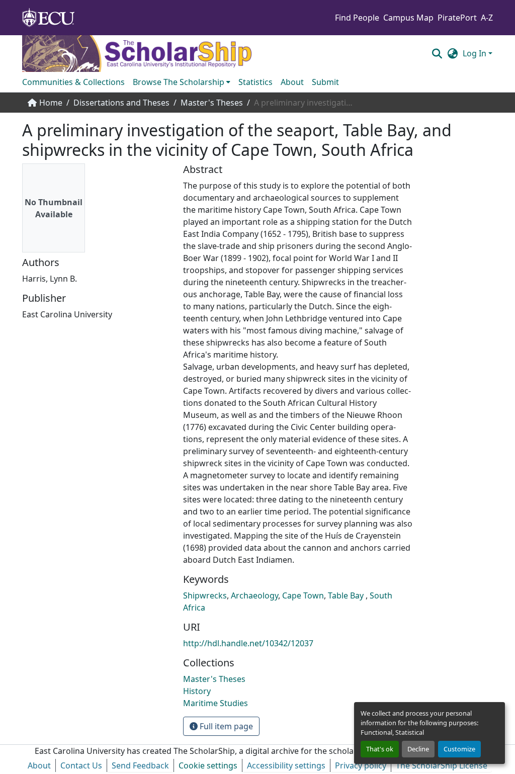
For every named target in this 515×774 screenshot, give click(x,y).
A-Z (487, 17)
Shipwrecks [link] (205, 595)
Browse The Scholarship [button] (178, 82)
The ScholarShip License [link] (441, 765)
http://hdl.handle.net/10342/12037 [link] (248, 643)
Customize (459, 748)
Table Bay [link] (347, 595)
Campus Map (408, 17)
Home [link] (50, 102)
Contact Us (81, 765)
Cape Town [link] (303, 595)
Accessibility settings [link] (286, 765)
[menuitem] (181, 82)
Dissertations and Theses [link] (121, 102)
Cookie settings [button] (208, 765)
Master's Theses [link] (212, 102)
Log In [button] (475, 53)
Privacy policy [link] (360, 765)
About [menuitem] (292, 82)
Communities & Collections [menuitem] (73, 82)
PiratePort (457, 17)
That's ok (379, 748)
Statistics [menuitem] (255, 82)
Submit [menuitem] (325, 82)
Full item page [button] (225, 726)
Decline (418, 748)
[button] (437, 53)
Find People (357, 17)
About (39, 765)
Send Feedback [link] (140, 765)
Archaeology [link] (254, 595)
